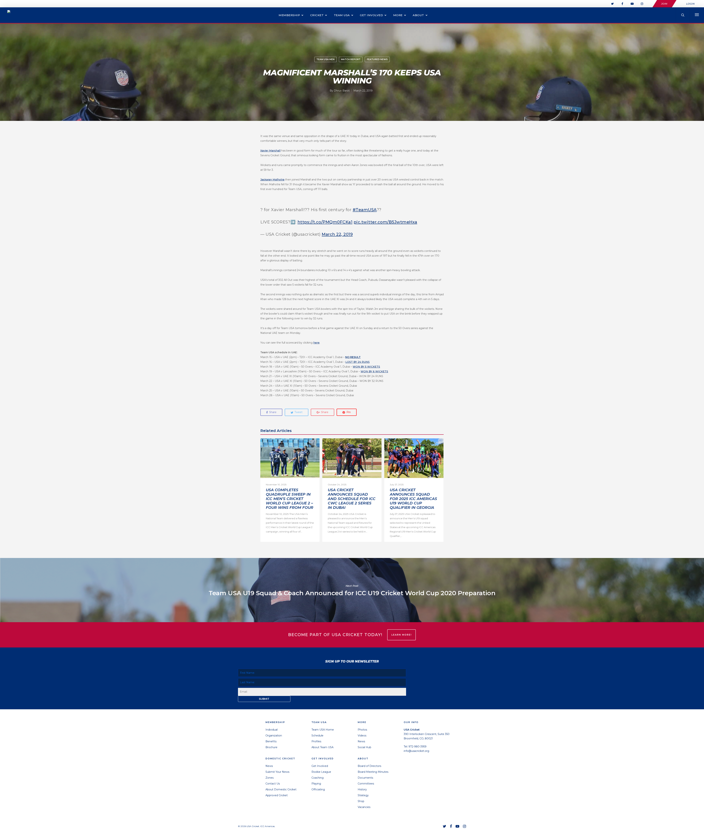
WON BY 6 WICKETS (374, 371)
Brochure (271, 747)
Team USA (342, 15)
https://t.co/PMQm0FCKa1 (325, 222)
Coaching (317, 777)
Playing (316, 783)
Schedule (317, 735)
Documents (365, 777)
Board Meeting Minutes (373, 771)
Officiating (318, 789)
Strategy (363, 795)
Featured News (377, 59)
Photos (362, 729)
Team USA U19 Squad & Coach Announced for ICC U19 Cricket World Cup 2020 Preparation (352, 590)
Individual (271, 729)
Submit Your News (277, 771)
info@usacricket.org (416, 751)
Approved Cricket (276, 795)
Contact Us (272, 783)
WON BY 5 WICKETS (366, 366)
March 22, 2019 (337, 234)
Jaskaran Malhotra (272, 179)
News (269, 766)
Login (690, 3)
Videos (362, 735)
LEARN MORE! (401, 634)
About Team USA (322, 747)
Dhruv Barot (342, 90)
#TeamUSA (365, 209)
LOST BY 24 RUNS (357, 362)
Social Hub (364, 747)
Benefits (270, 741)
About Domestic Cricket (280, 789)
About (418, 15)
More (398, 15)
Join (664, 3)
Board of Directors (369, 766)
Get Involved (371, 15)
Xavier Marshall (270, 150)
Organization (273, 735)
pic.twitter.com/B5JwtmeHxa (385, 222)
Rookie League (321, 771)
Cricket (317, 15)
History (362, 789)
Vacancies (364, 807)
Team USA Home (322, 729)
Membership (289, 15)
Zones (269, 777)
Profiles (316, 741)
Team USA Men (325, 59)
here (316, 342)
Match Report (350, 59)
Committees (366, 783)
